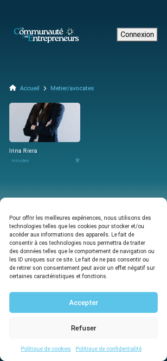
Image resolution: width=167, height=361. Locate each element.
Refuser (83, 328)
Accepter (83, 303)
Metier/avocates (72, 88)
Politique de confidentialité (108, 349)
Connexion (137, 34)
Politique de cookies (46, 349)
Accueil (29, 88)
